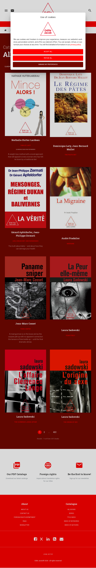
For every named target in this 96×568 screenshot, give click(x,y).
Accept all (48, 52)
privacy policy (75, 45)
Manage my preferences (48, 64)
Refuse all (48, 58)
